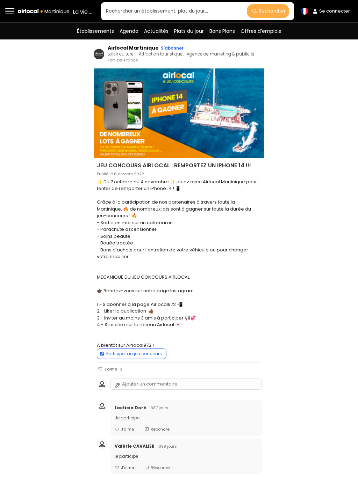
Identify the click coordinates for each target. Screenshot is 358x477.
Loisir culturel (122, 54)
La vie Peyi (83, 12)
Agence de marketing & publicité (221, 54)
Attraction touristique (161, 54)
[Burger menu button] (9, 11)
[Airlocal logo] (43, 11)
